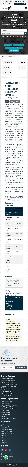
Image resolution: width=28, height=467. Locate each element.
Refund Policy (5, 428)
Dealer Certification (6, 401)
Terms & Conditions (6, 431)
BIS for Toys (4, 416)
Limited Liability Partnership (9, 384)
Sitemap (3, 441)
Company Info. (8, 62)
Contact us (4, 442)
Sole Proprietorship (6, 390)
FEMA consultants (6, 414)
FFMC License (5, 410)
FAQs (2, 437)
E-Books (3, 435)
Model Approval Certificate (8, 407)
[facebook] (2, 450)
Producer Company (6, 391)
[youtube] (5, 450)
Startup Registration (6, 395)
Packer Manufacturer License (9, 405)
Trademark (7, 73)
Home (3, 56)
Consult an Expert (21, 3)
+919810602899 (9, 1)
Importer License (5, 403)
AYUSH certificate (6, 412)
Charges (22, 67)
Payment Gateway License (8, 418)
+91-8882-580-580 (19, 1)
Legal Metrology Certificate (8, 409)
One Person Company (7, 382)
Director (6, 67)
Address (22, 62)
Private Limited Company (8, 380)
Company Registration (7, 378)
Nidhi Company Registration (8, 386)
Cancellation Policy (6, 429)
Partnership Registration (8, 393)
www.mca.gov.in (21, 41)
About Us (3, 424)
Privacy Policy (5, 426)
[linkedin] (10, 450)
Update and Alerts (8, 3)
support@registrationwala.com (11, 459)
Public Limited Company (7, 388)
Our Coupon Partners (6, 433)
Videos (3, 439)
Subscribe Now (21, 367)
